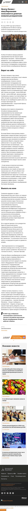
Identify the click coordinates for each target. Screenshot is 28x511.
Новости (3, 473)
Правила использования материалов (8, 484)
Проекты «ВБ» (12, 473)
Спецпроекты (5, 476)
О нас (12, 476)
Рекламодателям (20, 476)
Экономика (4, 330)
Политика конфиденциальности (7, 485)
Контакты (4, 479)
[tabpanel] (14, 337)
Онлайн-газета (22, 473)
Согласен (3, 510)
